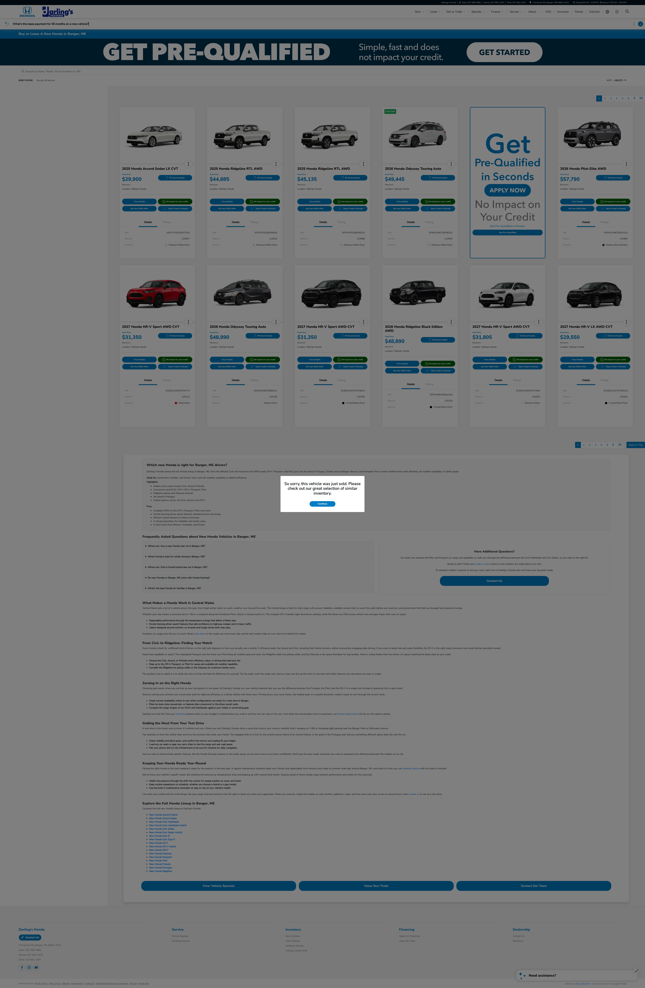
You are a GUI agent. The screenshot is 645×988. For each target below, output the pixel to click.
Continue (322, 503)
